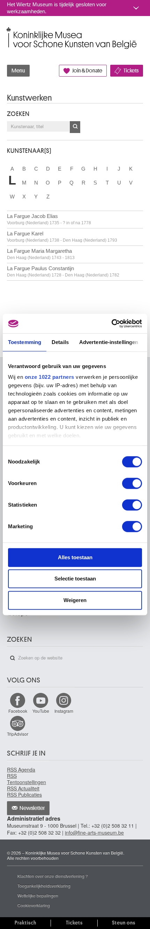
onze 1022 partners (49, 377)
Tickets (130, 70)
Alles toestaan (75, 557)
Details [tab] (60, 342)
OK (75, 127)
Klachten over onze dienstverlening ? (52, 876)
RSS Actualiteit (23, 788)
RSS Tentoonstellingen (26, 779)
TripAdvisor (17, 734)
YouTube (40, 711)
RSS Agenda (21, 769)
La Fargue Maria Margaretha (41, 254)
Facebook (17, 711)
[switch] (132, 483)
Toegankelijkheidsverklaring (43, 886)
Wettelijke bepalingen (37, 895)
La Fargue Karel (62, 237)
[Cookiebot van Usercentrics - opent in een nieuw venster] (111, 323)
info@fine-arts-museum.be (94, 832)
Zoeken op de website (12, 658)
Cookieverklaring (33, 905)
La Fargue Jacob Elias (49, 219)
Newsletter (32, 808)
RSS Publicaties (24, 794)
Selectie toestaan (75, 578)
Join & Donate (87, 70)
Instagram (63, 711)
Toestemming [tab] (24, 342)
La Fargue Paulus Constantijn (63, 271)
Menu (18, 70)
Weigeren (75, 600)
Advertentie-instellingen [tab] (108, 342)
